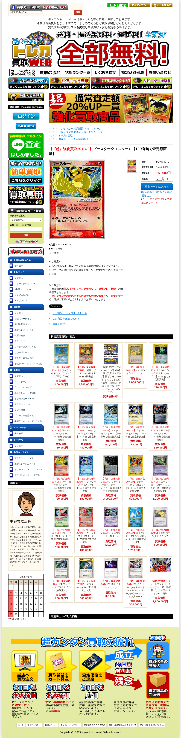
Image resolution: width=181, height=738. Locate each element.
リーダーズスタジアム (25, 346)
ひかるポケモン (21, 352)
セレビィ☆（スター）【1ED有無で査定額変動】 (61, 534)
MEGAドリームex (22, 289)
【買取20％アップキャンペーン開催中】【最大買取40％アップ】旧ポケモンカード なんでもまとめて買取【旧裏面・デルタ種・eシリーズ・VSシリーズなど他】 (110, 379)
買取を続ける (59, 323)
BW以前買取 (66, 135)
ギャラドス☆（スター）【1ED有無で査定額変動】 (86, 536)
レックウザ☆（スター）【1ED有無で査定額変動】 (86, 433)
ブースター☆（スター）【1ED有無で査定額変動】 (61, 484)
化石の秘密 (19, 335)
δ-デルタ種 (19, 409)
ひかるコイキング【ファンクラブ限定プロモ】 (61, 371)
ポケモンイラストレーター (135, 370)
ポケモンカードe (22, 404)
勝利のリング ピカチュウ (160, 533)
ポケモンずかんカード (25, 463)
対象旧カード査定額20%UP (74, 139)
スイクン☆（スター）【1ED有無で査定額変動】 (111, 432)
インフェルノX (21, 294)
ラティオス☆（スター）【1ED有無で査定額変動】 (61, 433)
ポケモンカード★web (25, 392)
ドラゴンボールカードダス (27, 475)
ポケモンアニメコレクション (28, 469)
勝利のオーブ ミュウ (111, 584)
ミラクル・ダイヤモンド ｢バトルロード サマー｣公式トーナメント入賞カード (135, 589)
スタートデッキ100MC (25, 283)
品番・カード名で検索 (20, 225)
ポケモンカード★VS (24, 398)
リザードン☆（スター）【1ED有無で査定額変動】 (160, 433)
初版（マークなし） (24, 318)
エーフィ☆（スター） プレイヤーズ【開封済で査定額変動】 (160, 484)
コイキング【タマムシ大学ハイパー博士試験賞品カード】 (135, 536)
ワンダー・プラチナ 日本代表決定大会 (61, 586)
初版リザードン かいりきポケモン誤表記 (86, 371)
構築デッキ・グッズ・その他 (28, 363)
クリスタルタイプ (22, 387)
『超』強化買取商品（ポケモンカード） (81, 132)
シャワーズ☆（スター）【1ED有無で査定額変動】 (86, 484)
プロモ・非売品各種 (24, 357)
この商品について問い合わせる (69, 313)
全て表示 (18, 265)
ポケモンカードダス (24, 458)
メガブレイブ (20, 300)
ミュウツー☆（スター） (111, 533)
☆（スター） (94, 128)
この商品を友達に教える (66, 318)
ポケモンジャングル (24, 329)
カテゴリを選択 (17, 215)
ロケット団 (19, 341)
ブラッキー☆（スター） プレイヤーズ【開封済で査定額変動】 (111, 484)
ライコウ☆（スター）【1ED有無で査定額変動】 (135, 432)
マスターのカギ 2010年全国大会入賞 (86, 586)
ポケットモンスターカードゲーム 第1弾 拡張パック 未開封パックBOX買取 (160, 587)
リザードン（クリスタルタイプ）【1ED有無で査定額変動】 (135, 484)
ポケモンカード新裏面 (70, 128)
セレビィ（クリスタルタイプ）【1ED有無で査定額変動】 (160, 373)
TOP (51, 128)
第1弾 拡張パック (22, 324)
